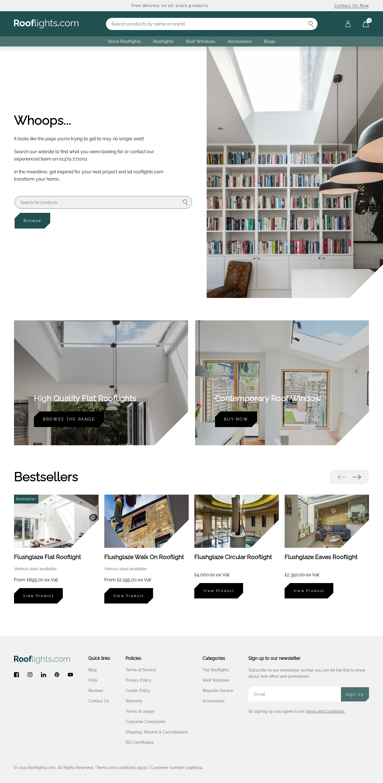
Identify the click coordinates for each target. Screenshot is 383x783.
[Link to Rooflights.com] (46, 24)
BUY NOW (236, 419)
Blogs (269, 41)
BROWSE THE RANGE (69, 419)
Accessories (240, 41)
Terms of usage (140, 711)
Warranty (134, 701)
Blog (92, 670)
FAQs (93, 680)
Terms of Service (141, 670)
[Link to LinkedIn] (43, 674)
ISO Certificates (140, 742)
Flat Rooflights (216, 670)
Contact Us (98, 701)
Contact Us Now (351, 5)
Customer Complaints (146, 721)
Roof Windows (216, 680)
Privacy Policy (138, 680)
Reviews (95, 690)
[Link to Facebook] (16, 674)
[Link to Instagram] (30, 674)
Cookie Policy (138, 690)
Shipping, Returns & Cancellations (157, 732)
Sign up (355, 694)
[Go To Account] (348, 24)
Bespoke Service (218, 690)
